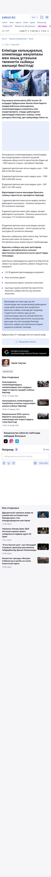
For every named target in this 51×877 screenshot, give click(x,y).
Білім (31, 39)
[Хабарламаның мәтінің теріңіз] (25, 456)
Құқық (32, 22)
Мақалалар (41, 22)
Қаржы (18, 22)
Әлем (11, 22)
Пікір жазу (43, 463)
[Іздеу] (42, 17)
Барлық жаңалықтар (17, 39)
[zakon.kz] (8, 17)
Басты (4, 39)
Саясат (4, 22)
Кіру (47, 449)
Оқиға (25, 22)
